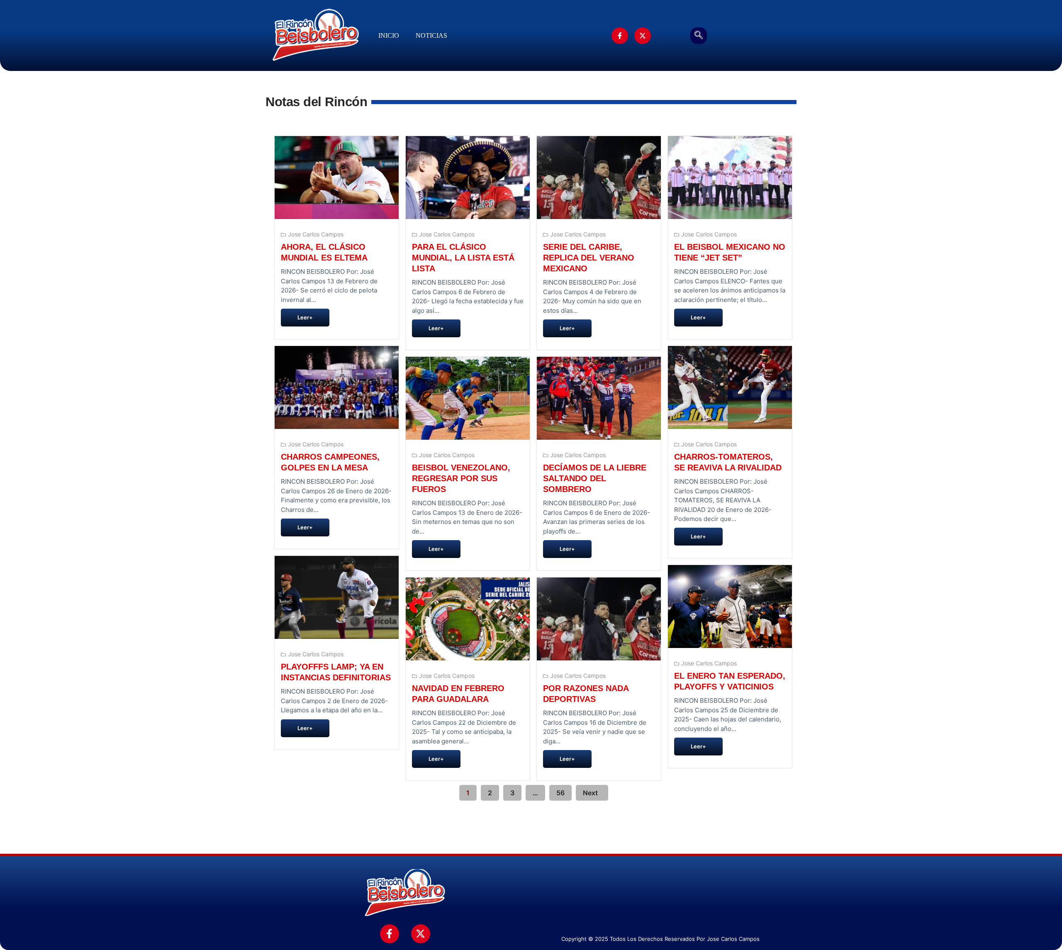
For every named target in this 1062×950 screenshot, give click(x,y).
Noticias (431, 35)
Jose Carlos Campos (315, 234)
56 (560, 793)
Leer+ (305, 317)
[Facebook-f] (619, 35)
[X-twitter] (642, 35)
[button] (698, 35)
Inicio (388, 35)
